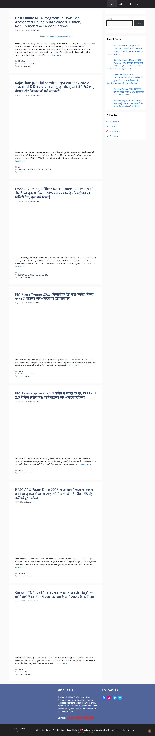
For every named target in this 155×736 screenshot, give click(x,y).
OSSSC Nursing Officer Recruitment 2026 (33, 275)
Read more (56, 55)
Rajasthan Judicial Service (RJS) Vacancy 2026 (34, 169)
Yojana (121, 4)
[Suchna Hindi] (99, 4)
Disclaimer (61, 730)
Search (109, 19)
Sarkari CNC (22, 672)
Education (21, 61)
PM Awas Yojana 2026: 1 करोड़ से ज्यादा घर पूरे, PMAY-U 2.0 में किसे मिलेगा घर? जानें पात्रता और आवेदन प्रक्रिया (55, 395)
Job (130, 4)
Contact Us (50, 730)
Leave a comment (24, 66)
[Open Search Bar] (137, 3)
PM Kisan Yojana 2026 (26, 374)
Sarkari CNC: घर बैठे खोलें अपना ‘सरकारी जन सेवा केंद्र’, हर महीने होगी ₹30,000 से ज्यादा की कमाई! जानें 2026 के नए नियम (54, 594)
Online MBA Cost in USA (27, 63)
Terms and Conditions (85, 732)
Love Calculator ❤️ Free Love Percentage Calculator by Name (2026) (94, 730)
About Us (40, 730)
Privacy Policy (128, 730)
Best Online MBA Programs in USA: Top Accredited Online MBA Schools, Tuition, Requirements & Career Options (48, 22)
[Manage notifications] (149, 731)
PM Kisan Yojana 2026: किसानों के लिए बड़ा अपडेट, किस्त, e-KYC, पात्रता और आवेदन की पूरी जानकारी (54, 296)
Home (112, 4)
